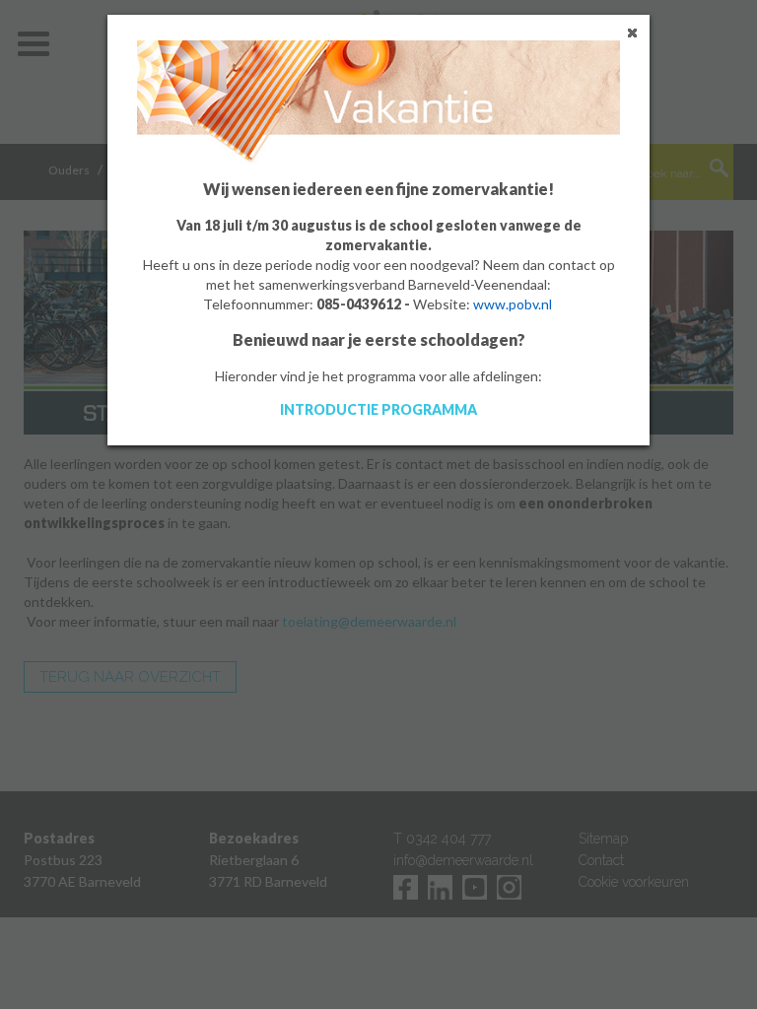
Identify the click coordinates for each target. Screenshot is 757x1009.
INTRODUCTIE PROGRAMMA (378, 409)
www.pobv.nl (512, 304)
